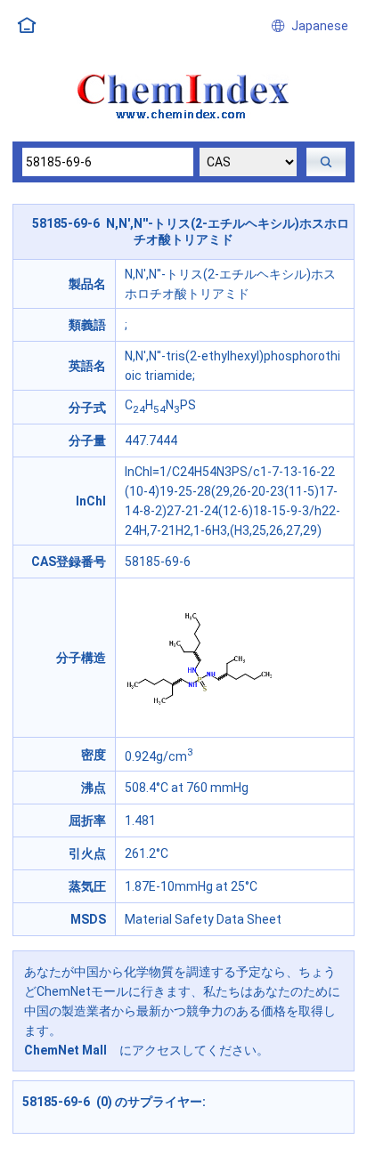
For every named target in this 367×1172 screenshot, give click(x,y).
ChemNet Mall (65, 1050)
